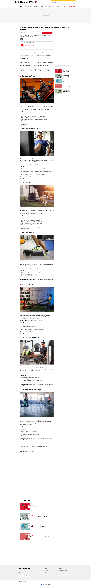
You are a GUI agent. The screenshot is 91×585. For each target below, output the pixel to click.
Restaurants (51, 6)
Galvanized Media (45, 581)
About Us (47, 568)
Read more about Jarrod (43, 446)
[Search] (74, 2)
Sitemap (46, 570)
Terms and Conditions (63, 570)
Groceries (36, 6)
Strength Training (29, 451)
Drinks (65, 6)
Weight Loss (43, 6)
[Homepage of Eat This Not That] (25, 568)
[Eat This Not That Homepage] (26, 2)
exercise (22, 451)
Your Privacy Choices (46, 584)
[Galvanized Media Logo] (22, 581)
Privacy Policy (61, 568)
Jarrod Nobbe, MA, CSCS (29, 39)
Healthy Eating (28, 6)
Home (21, 25)
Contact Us (47, 572)
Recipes (59, 6)
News (21, 6)
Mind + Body (72, 6)
